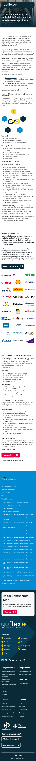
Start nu (8, 612)
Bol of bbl (5, 703)
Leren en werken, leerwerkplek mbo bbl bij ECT (17, 531)
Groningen (7, 646)
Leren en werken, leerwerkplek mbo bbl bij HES (17, 540)
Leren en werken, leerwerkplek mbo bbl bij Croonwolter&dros (15, 526)
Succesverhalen (6, 710)
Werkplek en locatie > (8, 499)
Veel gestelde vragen (8, 716)
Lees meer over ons (10, 266)
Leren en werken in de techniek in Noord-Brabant (17, 572)
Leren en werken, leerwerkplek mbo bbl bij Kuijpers (18, 543)
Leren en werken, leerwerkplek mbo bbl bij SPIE (17, 556)
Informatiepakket (9, 745)
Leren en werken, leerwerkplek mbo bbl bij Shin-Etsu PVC (17, 568)
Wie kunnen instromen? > (9, 583)
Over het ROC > (6, 493)
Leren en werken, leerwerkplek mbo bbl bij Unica (17, 559)
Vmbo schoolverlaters (8, 671)
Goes (22, 642)
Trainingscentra (23, 713)
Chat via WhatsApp (10, 739)
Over (20, 703)
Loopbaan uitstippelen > (9, 489)
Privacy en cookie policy (18, 758)
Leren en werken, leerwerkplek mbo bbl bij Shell (17, 549)
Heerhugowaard (25, 646)
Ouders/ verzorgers (7, 688)
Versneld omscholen (25, 674)
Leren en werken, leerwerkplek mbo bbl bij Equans (18, 534)
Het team (22, 706)
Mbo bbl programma (25, 671)
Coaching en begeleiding (9, 486)
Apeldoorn (24, 638)
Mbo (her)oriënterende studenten (8, 675)
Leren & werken (23, 683)
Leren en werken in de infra (11, 508)
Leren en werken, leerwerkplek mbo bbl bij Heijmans (18, 537)
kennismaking (8, 455)
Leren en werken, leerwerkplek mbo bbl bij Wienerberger (15, 563)
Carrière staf (23, 710)
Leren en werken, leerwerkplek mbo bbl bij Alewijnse (18, 514)
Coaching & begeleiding (8, 706)
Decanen (4, 694)
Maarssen (7, 649)
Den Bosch (7, 642)
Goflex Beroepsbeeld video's (11, 511)
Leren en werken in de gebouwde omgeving (15, 502)
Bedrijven (4, 691)
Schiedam (23, 649)
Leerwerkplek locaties (8, 713)
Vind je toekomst (9, 479)
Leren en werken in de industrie (12, 505)
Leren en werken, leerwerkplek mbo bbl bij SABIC (18, 546)
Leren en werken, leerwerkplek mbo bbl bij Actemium (15, 518)
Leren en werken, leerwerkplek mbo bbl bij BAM (17, 523)
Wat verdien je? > (7, 496)
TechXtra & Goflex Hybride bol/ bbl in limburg (16, 580)
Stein (5, 653)
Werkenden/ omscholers (9, 684)
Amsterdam (7, 638)
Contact (21, 716)
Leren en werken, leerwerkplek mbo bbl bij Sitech (17, 553)
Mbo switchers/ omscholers (6, 680)
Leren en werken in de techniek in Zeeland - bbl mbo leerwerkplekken (18, 576)
